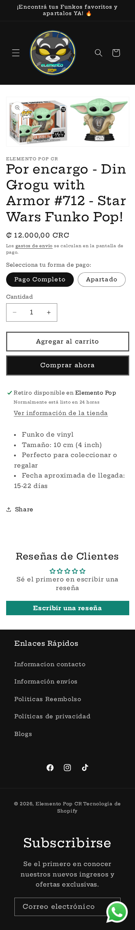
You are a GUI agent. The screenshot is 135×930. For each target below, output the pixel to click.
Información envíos (46, 681)
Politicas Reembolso (47, 699)
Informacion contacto (49, 664)
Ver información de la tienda (61, 413)
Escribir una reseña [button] (67, 608)
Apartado (101, 279)
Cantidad (19, 297)
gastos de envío (34, 245)
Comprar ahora (67, 365)
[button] (15, 52)
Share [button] (24, 509)
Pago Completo (40, 279)
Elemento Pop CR (59, 803)
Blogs (23, 734)
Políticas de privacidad (52, 716)
